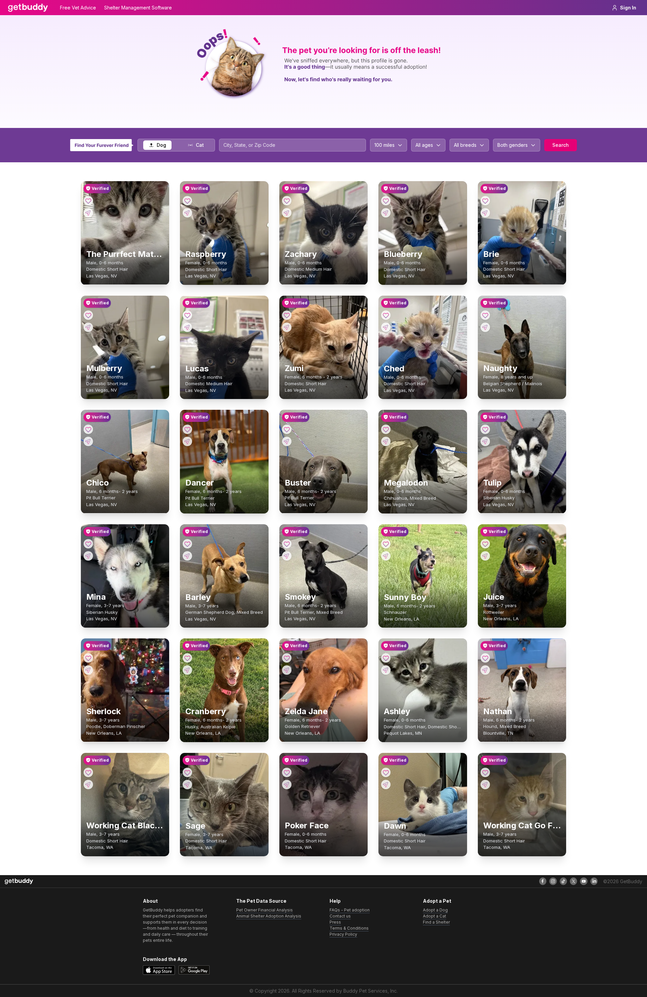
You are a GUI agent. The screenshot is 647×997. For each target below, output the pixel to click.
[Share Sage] (187, 784)
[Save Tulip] (485, 429)
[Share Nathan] (485, 670)
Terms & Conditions (349, 928)
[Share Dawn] (386, 784)
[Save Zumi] (286, 315)
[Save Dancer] (187, 429)
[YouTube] (583, 881)
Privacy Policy (343, 934)
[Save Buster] (286, 429)
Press (335, 922)
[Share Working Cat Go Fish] (485, 784)
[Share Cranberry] (187, 670)
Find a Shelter (436, 922)
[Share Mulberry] (88, 327)
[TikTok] (563, 881)
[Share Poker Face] (286, 784)
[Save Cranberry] (187, 658)
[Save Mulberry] (88, 315)
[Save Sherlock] (88, 658)
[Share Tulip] (485, 441)
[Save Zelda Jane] (286, 658)
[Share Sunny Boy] (386, 556)
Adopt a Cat (434, 916)
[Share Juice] (485, 556)
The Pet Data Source (261, 901)
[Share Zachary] (286, 213)
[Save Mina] (88, 544)
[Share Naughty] (485, 327)
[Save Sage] (187, 772)
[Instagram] (553, 881)
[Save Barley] (187, 544)
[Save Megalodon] (386, 429)
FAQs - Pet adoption (350, 909)
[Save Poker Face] (286, 772)
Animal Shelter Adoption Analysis (268, 916)
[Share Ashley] (386, 670)
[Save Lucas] (187, 315)
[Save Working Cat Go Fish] (485, 772)
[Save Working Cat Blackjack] (88, 772)
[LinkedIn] (594, 881)
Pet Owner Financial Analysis (264, 909)
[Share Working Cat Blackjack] (88, 784)
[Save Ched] (386, 315)
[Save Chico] (88, 429)
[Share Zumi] (286, 327)
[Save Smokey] (286, 544)
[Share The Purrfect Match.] (88, 213)
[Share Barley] (187, 556)
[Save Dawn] (386, 772)
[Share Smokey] (286, 556)
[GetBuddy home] (28, 8)
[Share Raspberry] (187, 213)
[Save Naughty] (485, 315)
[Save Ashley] (386, 658)
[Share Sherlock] (88, 670)
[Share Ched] (386, 327)
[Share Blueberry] (386, 213)
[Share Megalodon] (386, 441)
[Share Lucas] (187, 327)
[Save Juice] (485, 544)
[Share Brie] (485, 213)
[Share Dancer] (187, 441)
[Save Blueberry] (386, 200)
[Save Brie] (485, 200)
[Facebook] (543, 881)
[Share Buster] (286, 441)
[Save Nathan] (485, 658)
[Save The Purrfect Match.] (88, 200)
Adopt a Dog (435, 909)
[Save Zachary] (286, 200)
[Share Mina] (88, 556)
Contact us (340, 916)
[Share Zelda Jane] (286, 670)
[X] (573, 881)
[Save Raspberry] (187, 200)
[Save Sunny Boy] (386, 544)
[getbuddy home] (19, 881)
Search (560, 145)
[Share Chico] (88, 441)
